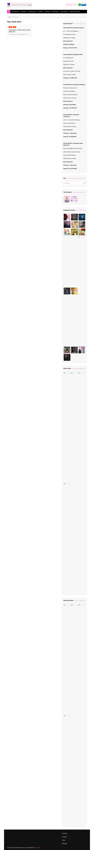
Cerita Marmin (14, 11)
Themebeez (38, 847)
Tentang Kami (32, 11)
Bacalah (23, 11)
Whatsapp (64, 843)
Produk (40, 11)
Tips (14, 27)
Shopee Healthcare (75, 11)
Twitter (63, 840)
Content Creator (13, 34)
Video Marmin (64, 11)
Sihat (10, 27)
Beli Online (55, 11)
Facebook (64, 833)
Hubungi (47, 11)
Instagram (64, 836)
